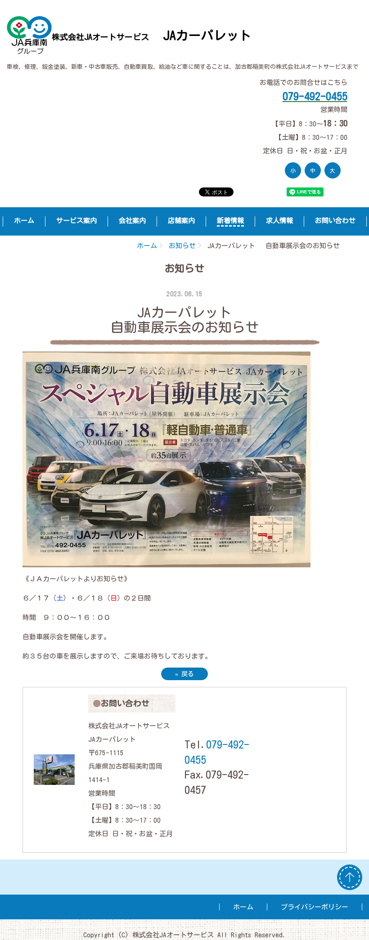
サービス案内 (76, 220)
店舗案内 (181, 220)
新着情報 (230, 220)
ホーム (24, 220)
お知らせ (182, 245)
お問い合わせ (335, 220)
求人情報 (279, 220)
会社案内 (132, 220)
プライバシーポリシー (314, 907)
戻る (184, 674)
